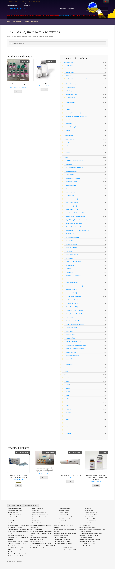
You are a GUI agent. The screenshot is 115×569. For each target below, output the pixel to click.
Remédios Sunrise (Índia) (72, 303)
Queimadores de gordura (72, 84)
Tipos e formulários (69, 139)
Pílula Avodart (11, 522)
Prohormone (69, 65)
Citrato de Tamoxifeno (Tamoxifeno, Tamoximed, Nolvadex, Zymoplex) (92, 530)
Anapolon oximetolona (38, 518)
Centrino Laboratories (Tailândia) (75, 324)
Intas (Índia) (69, 251)
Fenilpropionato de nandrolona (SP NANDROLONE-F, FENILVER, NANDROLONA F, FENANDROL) (63, 541)
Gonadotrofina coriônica (65, 518)
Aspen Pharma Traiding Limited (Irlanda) (76, 213)
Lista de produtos (17, 1)
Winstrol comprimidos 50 (91, 512)
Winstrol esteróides (64, 510)
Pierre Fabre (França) (71, 279)
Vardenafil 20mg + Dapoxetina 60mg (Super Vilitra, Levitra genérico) (18, 546)
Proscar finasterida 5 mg (14, 508)
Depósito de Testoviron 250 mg (40, 516)
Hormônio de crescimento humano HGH (76, 116)
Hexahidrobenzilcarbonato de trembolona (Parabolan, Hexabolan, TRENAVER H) (90, 534)
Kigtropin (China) (70, 334)
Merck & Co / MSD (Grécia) (73, 261)
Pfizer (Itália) (69, 272)
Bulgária (68, 388)
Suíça (67, 419)
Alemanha (68, 384)
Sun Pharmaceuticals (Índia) (73, 300)
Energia (68, 130)
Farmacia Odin (70, 195)
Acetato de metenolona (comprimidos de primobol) (65, 530)
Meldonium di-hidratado (14, 514)
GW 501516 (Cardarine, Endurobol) (39, 547)
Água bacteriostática (90, 520)
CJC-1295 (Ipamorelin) (60, 537)
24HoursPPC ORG (17, 8)
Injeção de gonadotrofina (91, 518)
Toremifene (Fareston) (85, 545)
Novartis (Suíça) (70, 265)
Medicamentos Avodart (14, 516)
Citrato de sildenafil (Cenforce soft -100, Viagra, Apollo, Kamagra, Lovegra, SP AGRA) (18, 531)
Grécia (67, 398)
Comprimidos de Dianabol (39, 512)
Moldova (68, 409)
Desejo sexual (71, 97)
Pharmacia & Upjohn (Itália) (73, 275)
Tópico (68, 152)
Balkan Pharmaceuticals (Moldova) (75, 216)
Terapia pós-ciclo (70, 106)
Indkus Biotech (70, 317)
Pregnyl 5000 (88, 508)
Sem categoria (67, 367)
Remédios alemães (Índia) (72, 237)
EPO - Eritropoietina (84, 525)
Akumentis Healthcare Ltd (73, 178)
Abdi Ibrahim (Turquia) (72, 202)
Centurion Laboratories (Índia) (74, 226)
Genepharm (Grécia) (71, 327)
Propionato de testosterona (15, 510)
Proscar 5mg (35, 510)
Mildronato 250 (63, 520)
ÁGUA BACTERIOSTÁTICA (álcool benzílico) (63, 526)
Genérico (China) (70, 164)
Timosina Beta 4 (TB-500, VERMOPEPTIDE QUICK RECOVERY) (40, 542)
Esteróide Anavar (12, 520)
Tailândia (68, 433)
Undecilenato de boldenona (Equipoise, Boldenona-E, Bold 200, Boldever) (18, 542)
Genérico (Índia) (70, 359)
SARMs (68, 109)
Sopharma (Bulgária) (71, 293)
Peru (67, 423)
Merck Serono (69, 331)
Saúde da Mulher (70, 102)
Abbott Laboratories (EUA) (73, 199)
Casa (9, 1)
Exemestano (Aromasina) (86, 537)
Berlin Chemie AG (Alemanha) (74, 223)
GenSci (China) (70, 233)
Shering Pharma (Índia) (72, 289)
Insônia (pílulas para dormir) (73, 113)
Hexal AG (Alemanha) (71, 244)
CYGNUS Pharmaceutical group (74, 160)
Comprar (18, 91)
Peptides (68, 75)
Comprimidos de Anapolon (39, 522)
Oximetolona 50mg (64, 514)
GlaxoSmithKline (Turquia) (73, 240)
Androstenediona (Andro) (37, 539)
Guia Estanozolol (63, 522)
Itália (67, 405)
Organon (68, 268)
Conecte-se (63, 8)
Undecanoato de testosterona (67, 516)
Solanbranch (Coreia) (71, 181)
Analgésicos (69, 123)
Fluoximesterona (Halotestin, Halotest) (64, 547)
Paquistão (68, 412)
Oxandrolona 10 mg (64, 508)
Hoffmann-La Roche (71, 247)
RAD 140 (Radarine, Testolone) (38, 537)
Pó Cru (67, 142)
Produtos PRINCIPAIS (31, 505)
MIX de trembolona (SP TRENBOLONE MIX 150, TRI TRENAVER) (18, 526)
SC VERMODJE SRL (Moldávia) (74, 286)
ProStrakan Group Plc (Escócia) (74, 310)
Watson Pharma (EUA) (72, 307)
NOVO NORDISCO (71, 192)
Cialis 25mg (35, 520)
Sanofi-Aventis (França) (72, 282)
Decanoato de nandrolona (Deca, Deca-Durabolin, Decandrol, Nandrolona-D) (18, 554)
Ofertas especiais (68, 135)
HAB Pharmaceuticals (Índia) (73, 320)
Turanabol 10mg (63, 512)
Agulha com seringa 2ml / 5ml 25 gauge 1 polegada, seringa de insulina (65, 534)
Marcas (66, 157)
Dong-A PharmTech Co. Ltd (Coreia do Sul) (77, 230)
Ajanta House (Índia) (71, 206)
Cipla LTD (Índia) (70, 174)
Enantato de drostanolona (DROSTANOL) (41, 545)
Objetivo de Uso (68, 62)
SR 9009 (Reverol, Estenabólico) (16, 535)
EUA (67, 426)
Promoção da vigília (71, 127)
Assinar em (71, 8)
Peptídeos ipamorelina (91, 522)
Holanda (68, 391)
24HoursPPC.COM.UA (65, 15)
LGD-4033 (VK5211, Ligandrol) (87, 543)
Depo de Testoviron (13, 512)
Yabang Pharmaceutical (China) (74, 341)
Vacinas (66, 371)
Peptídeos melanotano (91, 514)
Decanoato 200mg (90, 516)
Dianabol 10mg (89, 510)
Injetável (68, 149)
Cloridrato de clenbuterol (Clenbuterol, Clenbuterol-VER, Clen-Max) (89, 540)
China (67, 381)
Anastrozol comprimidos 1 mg (40, 514)
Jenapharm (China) (71, 352)
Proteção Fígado (70, 87)
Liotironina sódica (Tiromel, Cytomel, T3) (65, 549)
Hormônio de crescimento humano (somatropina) (81, 78)
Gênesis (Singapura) (71, 185)
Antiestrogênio (70, 91)
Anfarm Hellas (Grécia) (72, 209)
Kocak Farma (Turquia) (72, 254)
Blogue (27, 1)
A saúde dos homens (71, 94)
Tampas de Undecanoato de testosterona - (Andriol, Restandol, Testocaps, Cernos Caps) (41, 533)
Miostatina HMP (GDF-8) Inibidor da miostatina (18, 538)
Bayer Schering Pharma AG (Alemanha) (76, 220)
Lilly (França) (69, 258)
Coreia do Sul (69, 416)
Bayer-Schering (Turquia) (72, 355)
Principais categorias (15, 505)
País (65, 374)
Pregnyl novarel (12, 518)
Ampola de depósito (37, 508)
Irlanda (68, 430)
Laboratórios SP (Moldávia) (73, 296)
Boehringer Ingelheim (71, 171)
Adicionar (96, 485)
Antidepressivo (70, 72)
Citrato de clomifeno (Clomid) (87, 527)
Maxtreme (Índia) (70, 338)
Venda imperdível (68, 364)
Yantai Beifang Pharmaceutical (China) (76, 345)
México (68, 377)
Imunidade (68, 68)
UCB (67, 188)
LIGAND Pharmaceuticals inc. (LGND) (76, 167)
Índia (67, 402)
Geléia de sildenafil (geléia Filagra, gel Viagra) (18, 550)
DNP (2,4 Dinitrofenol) (36, 529)
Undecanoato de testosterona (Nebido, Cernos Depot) (40, 526)
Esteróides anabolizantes (72, 120)
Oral (67, 145)
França (67, 395)
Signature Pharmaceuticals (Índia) (75, 348)
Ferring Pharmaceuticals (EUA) (74, 314)
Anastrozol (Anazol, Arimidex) (62, 545)
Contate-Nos (35, 1)
